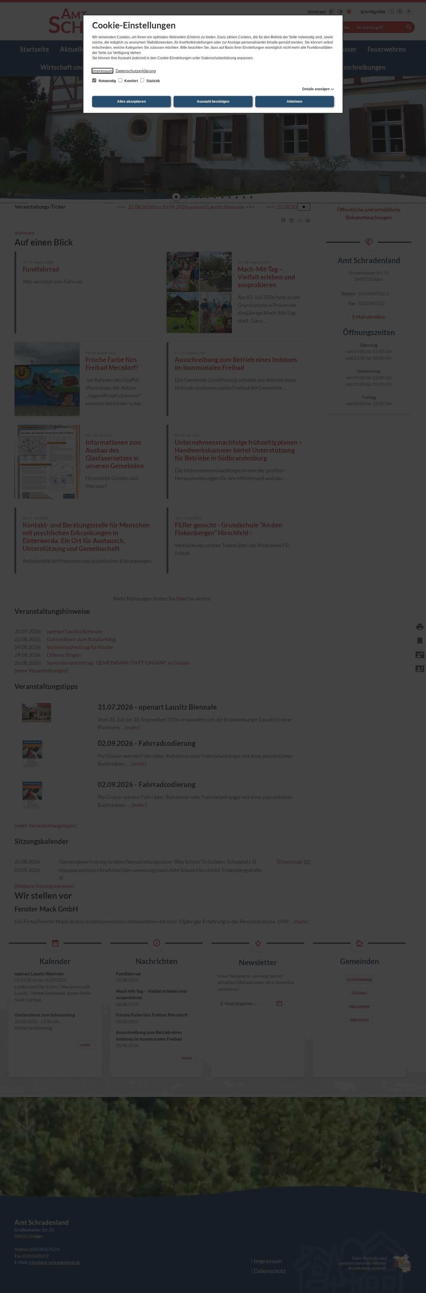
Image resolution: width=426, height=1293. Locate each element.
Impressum (102, 70)
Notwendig (107, 81)
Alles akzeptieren (131, 102)
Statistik (152, 81)
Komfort (131, 81)
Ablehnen (294, 102)
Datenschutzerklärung (136, 70)
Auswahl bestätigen (213, 102)
